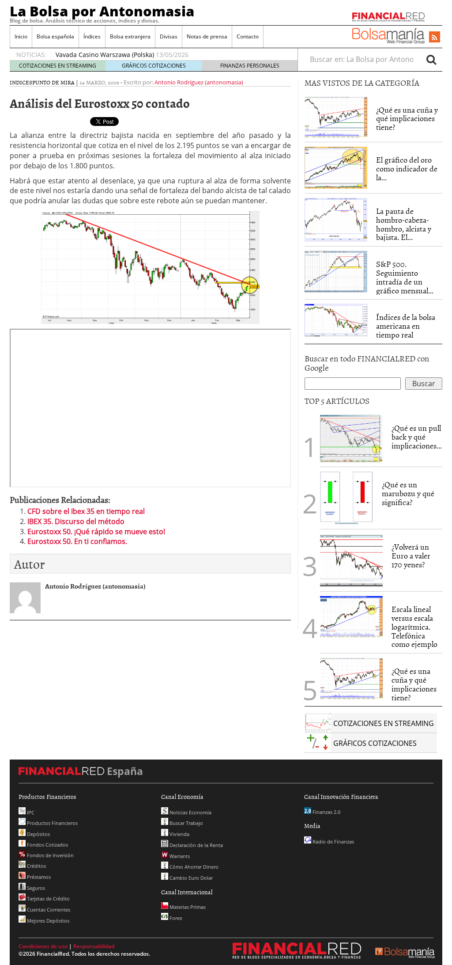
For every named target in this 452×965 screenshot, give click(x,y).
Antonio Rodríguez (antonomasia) (198, 82)
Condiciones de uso (43, 946)
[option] (168, 55)
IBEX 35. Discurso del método (75, 521)
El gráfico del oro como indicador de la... (406, 168)
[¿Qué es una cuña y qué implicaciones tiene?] (336, 116)
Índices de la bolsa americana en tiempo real (405, 326)
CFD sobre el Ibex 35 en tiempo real (86, 511)
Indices (21, 82)
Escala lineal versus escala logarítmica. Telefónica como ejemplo (414, 626)
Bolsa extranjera (130, 36)
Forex (175, 918)
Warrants (179, 856)
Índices (92, 36)
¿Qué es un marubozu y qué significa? (408, 493)
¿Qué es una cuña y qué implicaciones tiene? (407, 118)
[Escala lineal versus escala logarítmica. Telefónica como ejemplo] (351, 616)
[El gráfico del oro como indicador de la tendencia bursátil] (336, 167)
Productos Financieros (52, 823)
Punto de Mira (53, 82)
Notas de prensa (207, 36)
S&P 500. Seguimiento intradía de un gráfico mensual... (404, 277)
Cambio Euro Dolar (190, 877)
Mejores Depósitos (47, 920)
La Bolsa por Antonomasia (102, 11)
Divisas (168, 36)
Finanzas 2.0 (325, 812)
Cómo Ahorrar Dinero (193, 866)
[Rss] (434, 37)
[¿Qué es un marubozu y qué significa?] (346, 497)
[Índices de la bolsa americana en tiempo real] (336, 319)
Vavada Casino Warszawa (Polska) (105, 54)
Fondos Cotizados (47, 844)
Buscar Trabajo (185, 823)
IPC (30, 812)
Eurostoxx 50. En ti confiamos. (77, 541)
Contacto (248, 36)
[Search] (431, 59)
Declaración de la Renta (195, 845)
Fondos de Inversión (50, 855)
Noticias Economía (189, 812)
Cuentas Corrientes (48, 909)
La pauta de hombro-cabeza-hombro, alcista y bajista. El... (403, 224)
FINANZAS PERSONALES (249, 65)
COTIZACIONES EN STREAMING (57, 65)
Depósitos (38, 834)
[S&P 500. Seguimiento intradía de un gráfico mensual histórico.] (336, 271)
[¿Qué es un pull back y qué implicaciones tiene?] (351, 438)
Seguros (35, 888)
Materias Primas (187, 907)
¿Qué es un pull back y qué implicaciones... (417, 437)
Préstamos (38, 877)
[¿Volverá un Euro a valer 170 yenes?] (351, 560)
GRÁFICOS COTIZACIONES (154, 65)
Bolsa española (55, 36)
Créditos (36, 865)
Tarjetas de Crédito (48, 898)
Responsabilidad (93, 946)
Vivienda (178, 834)
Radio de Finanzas (332, 841)
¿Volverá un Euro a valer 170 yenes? (411, 555)
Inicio (21, 36)
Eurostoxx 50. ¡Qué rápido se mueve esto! (96, 531)
